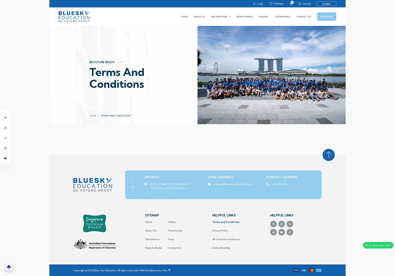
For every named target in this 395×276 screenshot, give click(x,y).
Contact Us (304, 16)
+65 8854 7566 (280, 184)
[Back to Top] (328, 155)
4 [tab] (132, 186)
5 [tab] (132, 190)
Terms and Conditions (226, 222)
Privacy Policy (220, 230)
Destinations (219, 16)
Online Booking (221, 248)
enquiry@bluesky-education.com (232, 184)
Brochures (326, 16)
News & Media (245, 16)
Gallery (263, 16)
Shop (171, 239)
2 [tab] (132, 179)
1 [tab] (132, 175)
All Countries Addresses (226, 239)
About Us (199, 16)
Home (184, 16)
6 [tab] (132, 194)
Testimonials (282, 16)
